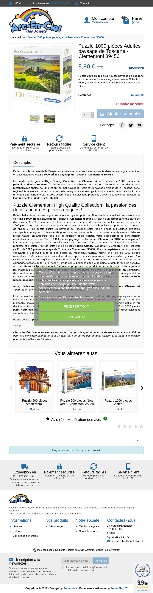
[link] (122, 125)
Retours (17, 531)
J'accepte (77, 317)
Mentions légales (89, 526)
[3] (130, 426)
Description (23, 162)
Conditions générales (25, 535)
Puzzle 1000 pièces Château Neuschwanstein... (118, 404)
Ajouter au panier (124, 113)
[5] (141, 426)
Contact (84, 3)
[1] (119, 426)
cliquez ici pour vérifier (108, 550)
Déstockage (56, 526)
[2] (124, 426)
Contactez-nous (88, 531)
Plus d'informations (50, 297)
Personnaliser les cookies (78, 297)
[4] (136, 426)
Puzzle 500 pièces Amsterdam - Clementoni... (35, 404)
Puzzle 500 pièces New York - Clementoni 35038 (77, 402)
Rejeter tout (76, 306)
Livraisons (19, 526)
